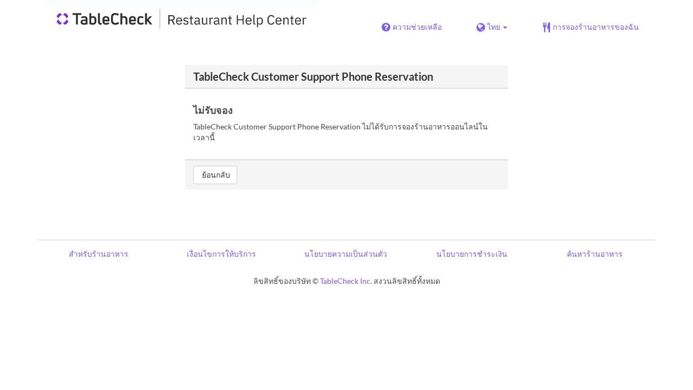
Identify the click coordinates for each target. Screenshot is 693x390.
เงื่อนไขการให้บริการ (221, 253)
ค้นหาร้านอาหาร (595, 253)
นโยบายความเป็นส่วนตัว (345, 253)
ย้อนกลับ (215, 174)
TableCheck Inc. (346, 280)
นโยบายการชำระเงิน (471, 253)
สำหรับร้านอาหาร (98, 253)
